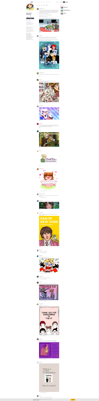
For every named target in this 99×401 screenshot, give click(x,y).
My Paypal (28, 38)
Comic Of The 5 (41, 303)
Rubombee (40, 123)
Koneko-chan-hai (41, 168)
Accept (73, 399)
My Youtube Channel (30, 36)
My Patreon (28, 35)
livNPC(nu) (65, 7)
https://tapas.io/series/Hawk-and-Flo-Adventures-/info (47, 18)
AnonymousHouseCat (42, 193)
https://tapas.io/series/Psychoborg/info (45, 40)
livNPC (64, 13)
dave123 (40, 249)
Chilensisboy (40, 255)
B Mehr (40, 79)
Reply (40, 32)
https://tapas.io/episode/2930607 (44, 81)
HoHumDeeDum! (66, 10)
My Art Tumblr (29, 34)
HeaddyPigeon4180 (41, 8)
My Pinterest (29, 33)
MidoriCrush (40, 200)
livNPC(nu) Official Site (30, 39)
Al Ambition (40, 338)
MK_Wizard (40, 35)
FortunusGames (41, 212)
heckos (40, 150)
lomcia (40, 130)
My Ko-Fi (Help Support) (30, 37)
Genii (39, 395)
